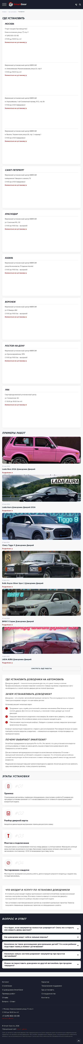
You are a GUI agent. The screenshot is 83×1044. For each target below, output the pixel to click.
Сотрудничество (49, 994)
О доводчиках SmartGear (12, 990)
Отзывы (5, 998)
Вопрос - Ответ (8, 1001)
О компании (7, 986)
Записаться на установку (15, 42)
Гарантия (45, 982)
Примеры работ (8, 994)
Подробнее (6, 473)
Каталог (5, 982)
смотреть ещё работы (41, 669)
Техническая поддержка (52, 986)
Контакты (45, 998)
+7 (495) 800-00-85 (12, 36)
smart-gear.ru (22, 1029)
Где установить (12, 11)
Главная (4, 11)
